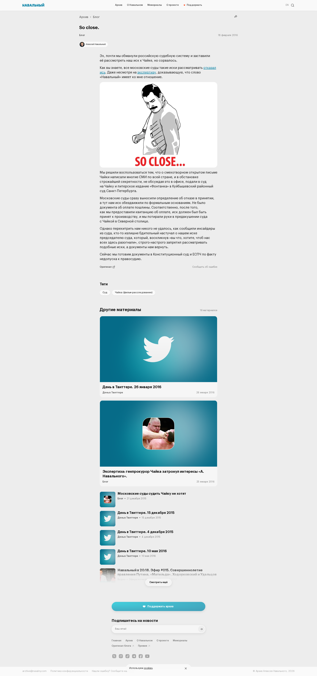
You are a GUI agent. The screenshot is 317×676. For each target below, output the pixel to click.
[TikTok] (127, 656)
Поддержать (194, 5)
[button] (158, 125)
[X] (114, 656)
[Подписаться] (201, 629)
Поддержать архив (160, 606)
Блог (96, 17)
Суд (105, 292)
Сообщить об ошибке (204, 267)
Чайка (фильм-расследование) (133, 292)
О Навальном (135, 5)
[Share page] (236, 16)
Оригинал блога (121, 646)
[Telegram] (134, 656)
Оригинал (106, 267)
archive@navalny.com (34, 671)
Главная (117, 641)
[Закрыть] (186, 668)
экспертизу (146, 72)
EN (287, 5)
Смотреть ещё (158, 582)
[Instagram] (120, 656)
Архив (118, 5)
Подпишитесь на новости (135, 621)
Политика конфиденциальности (69, 671)
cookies (148, 668)
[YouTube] (147, 656)
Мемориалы (154, 5)
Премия (142, 646)
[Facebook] (140, 656)
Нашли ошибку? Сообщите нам (110, 671)
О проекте (172, 5)
